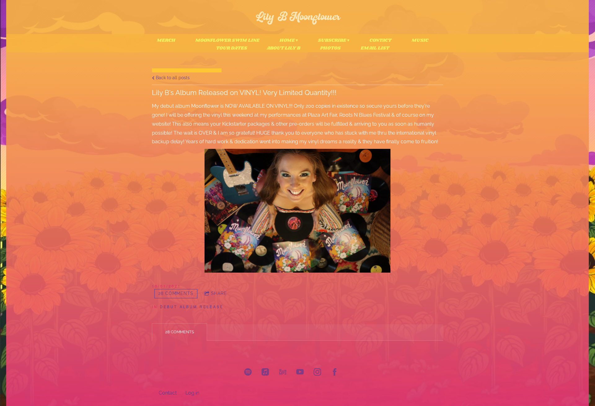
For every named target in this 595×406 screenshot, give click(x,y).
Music (420, 40)
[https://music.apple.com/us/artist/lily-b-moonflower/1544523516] (265, 372)
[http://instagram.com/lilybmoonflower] (317, 372)
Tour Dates (231, 48)
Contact (380, 40)
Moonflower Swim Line (227, 40)
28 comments (175, 293)
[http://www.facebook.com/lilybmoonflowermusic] (334, 372)
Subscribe (332, 40)
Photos (330, 48)
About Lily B (283, 48)
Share (219, 293)
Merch (166, 40)
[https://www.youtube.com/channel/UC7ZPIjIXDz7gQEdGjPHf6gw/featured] (300, 372)
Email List (375, 48)
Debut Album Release (191, 306)
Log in (192, 393)
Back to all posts (172, 77)
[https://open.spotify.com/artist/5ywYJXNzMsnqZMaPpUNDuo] (248, 372)
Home (287, 40)
